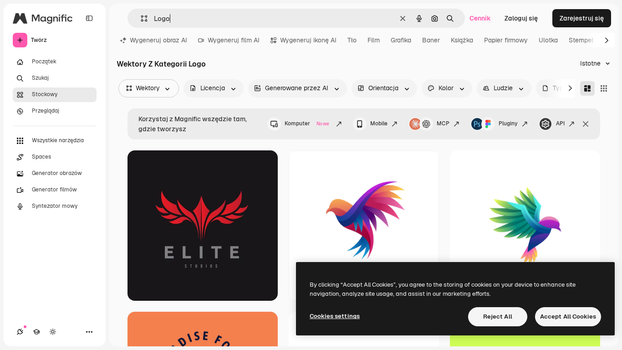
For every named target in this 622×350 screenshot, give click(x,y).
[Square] (604, 88)
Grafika (401, 40)
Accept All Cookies (568, 316)
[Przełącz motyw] (53, 331)
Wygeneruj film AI (234, 40)
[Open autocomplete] (140, 18)
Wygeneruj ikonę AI (308, 40)
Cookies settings (335, 316)
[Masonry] (587, 88)
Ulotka (548, 40)
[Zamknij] (585, 124)
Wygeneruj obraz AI (158, 40)
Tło (352, 40)
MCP (443, 123)
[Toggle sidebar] (89, 18)
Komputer (307, 123)
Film (373, 40)
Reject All (497, 316)
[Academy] (36, 331)
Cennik (480, 18)
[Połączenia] (20, 331)
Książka (462, 40)
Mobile (378, 123)
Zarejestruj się (582, 18)
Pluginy (508, 123)
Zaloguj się (521, 18)
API (560, 123)
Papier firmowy (506, 40)
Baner (431, 40)
